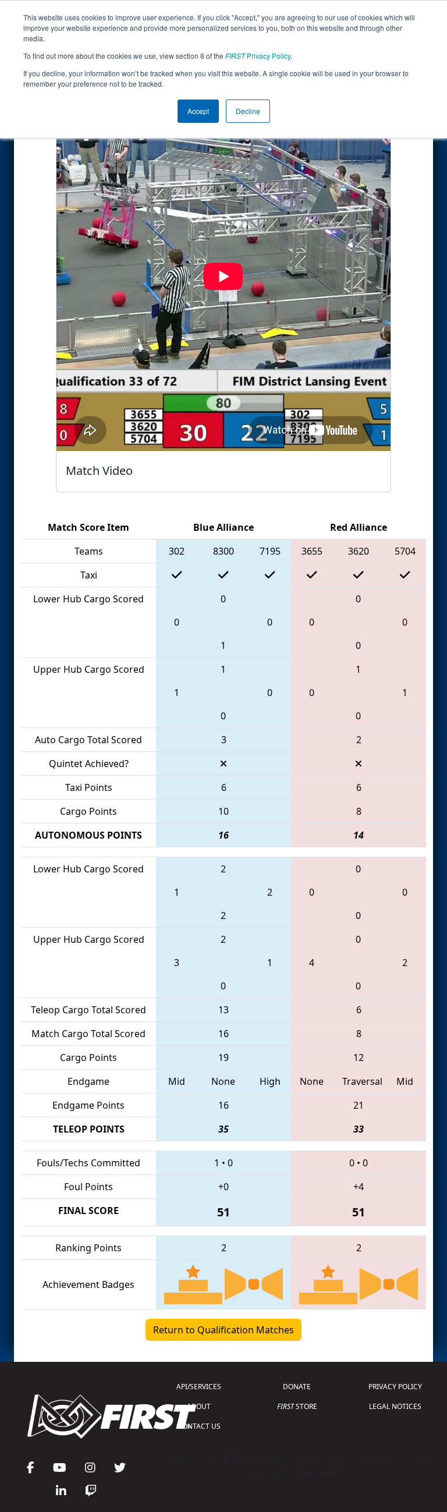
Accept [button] (198, 111)
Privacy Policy (257, 56)
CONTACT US (199, 1426)
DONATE (297, 1387)
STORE (297, 1406)
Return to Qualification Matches (223, 1329)
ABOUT (199, 1406)
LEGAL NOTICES (395, 1406)
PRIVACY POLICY (395, 1387)
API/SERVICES (198, 1387)
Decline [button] (248, 111)
